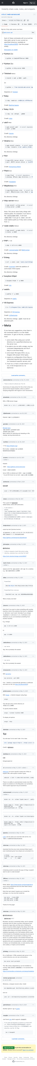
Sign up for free (8, 1047)
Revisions (15, 24)
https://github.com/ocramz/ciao (16, 466)
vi (3, 767)
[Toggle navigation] (2, 3)
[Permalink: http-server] (3, 201)
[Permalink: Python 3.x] (3, 63)
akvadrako (6, 397)
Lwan (4, 836)
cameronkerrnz (7, 380)
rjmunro (5, 605)
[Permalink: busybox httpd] (3, 276)
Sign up (32, 3)
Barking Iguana (14, 105)
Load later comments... (18, 1039)
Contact (4, 1059)
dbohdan (6, 729)
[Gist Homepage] (13, 3)
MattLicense (26, 250)
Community (26, 1057)
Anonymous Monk (15, 166)
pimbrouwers (7, 691)
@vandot (15, 503)
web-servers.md (13, 14)
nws (10, 1019)
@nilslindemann (7, 915)
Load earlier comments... (18, 375)
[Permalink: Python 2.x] (3, 54)
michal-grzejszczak (9, 978)
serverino (8, 674)
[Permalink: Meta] (3, 325)
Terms (5, 1057)
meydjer (5, 1015)
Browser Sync (7, 428)
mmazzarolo (7, 670)
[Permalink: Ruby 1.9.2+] (3, 109)
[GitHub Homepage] (13, 1061)
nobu (10, 118)
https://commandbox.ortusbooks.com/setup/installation (18, 971)
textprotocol (6, 525)
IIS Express (16, 312)
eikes (4, 577)
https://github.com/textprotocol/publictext (15, 537)
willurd (3, 14)
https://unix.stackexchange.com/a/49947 (14, 556)
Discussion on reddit (11, 50)
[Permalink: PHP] (3, 241)
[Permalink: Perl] (3, 156)
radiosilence (6, 642)
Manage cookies (11, 1059)
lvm (10, 285)
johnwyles (6, 544)
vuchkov (5, 442)
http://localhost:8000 (11, 44)
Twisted (15, 92)
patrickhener (7, 1004)
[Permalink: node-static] (3, 226)
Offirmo (5, 878)
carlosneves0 (7, 792)
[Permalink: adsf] (3, 122)
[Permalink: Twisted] (3, 73)
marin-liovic (6, 563)
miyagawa (12, 181)
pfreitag (5, 951)
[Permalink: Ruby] (3, 96)
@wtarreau (7, 918)
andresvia (6, 481)
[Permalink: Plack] (3, 171)
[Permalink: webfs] (3, 289)
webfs (14, 298)
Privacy (10, 1057)
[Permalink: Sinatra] (3, 141)
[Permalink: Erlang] (3, 257)
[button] (24, 20)
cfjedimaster (7, 413)
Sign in (25, 3)
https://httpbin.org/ (11, 445)
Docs (31, 1057)
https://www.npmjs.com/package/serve (21, 884)
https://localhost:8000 (21, 684)
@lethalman (6, 548)
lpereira (5, 832)
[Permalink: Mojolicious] (3, 186)
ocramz (5, 457)
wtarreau (6, 845)
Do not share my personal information (26, 1059)
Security (16, 1057)
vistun (5, 499)
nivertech (12, 266)
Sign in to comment (28, 1050)
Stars (28, 24)
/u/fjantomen (13, 315)
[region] (18, 203)
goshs (18, 1008)
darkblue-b (6, 754)
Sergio (7, 695)
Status (20, 1057)
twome (11, 133)
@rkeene (10, 747)
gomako (5, 424)
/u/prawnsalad (13, 250)
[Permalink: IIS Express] (3, 303)
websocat (5, 771)
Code (5, 24)
